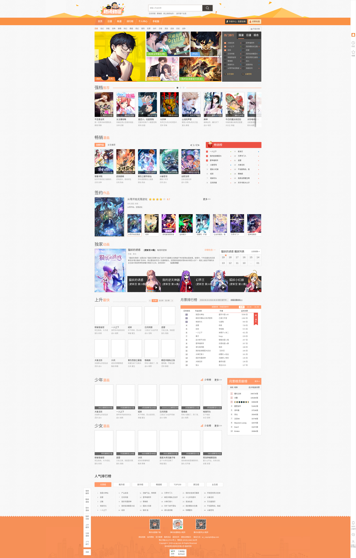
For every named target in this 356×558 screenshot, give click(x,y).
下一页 (183, 88)
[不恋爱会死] (104, 104)
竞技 (166, 29)
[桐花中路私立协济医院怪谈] (168, 348)
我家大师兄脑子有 (167, 457)
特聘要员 (189, 510)
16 (244, 257)
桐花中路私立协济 (171, 497)
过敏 (101, 502)
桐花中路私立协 (168, 360)
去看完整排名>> (237, 300)
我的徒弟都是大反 (128, 506)
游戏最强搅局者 (168, 234)
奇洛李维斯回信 (210, 457)
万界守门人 (242, 156)
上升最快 (87, 526)
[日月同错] (152, 315)
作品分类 (256, 29)
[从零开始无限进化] (110, 216)
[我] (353, 34)
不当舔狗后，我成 (213, 506)
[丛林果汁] (186, 223)
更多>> (257, 381)
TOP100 (177, 484)
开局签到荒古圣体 (213, 493)
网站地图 (142, 537)
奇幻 (137, 29)
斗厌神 (163, 119)
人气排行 (87, 543)
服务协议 (167, 537)
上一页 (177, 88)
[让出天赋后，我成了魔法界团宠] (220, 223)
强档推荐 (87, 492)
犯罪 (148, 29)
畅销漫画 (87, 500)
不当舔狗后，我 (244, 169)
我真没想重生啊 (244, 178)
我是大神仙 (104, 493)
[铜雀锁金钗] (101, 315)
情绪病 (159, 14)
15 (251, 257)
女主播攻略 (121, 119)
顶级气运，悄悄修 (149, 493)
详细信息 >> (210, 250)
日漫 (248, 35)
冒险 (143, 29)
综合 (256, 35)
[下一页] (172, 300)
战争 (184, 29)
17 (237, 257)
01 (258, 263)
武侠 (172, 29)
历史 (178, 29)
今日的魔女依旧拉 (233, 119)
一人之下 (231, 47)
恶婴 (247, 50)
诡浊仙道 (189, 502)
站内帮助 (150, 537)
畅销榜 (159, 484)
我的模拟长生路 (252, 47)
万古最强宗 (211, 502)
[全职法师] (190, 161)
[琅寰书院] (104, 161)
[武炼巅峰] (125, 161)
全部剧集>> (255, 252)
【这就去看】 (175, 263)
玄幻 (102, 29)
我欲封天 (249, 68)
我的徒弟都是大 (252, 54)
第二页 (180, 88)
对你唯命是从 (253, 119)
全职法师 (185, 176)
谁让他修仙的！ (169, 14)
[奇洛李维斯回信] (212, 442)
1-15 (241, 307)
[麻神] (213, 104)
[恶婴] (168, 315)
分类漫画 (87, 534)
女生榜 (215, 484)
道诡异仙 (249, 65)
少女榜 (207, 425)
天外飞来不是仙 (170, 506)
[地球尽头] (212, 396)
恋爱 (96, 29)
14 (258, 257)
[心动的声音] (191, 104)
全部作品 (100, 145)
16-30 (249, 307)
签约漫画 (87, 509)
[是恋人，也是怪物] (147, 104)
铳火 (247, 61)
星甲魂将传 (250, 43)
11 (237, 263)
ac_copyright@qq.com (210, 537)
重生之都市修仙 (145, 176)
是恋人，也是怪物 (146, 119)
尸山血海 (124, 493)
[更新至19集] (149, 250)
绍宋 (229, 50)
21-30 (167, 301)
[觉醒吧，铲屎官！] (203, 223)
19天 (113, 360)
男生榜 (196, 484)
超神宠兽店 (252, 234)
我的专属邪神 (126, 502)
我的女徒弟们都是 (192, 493)
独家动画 (87, 517)
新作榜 (140, 484)
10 (244, 263)
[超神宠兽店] (254, 223)
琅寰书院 (98, 176)
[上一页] (150, 300)
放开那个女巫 (181, 14)
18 (230, 257)
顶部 (87, 552)
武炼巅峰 (120, 176)
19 (223, 257)
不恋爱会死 (99, 119)
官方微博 (159, 537)
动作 (154, 29)
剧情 (119, 29)
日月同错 (152, 14)
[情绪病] (152, 348)
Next (259, 109)
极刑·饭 (145, 510)
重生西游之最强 (252, 57)
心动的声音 (187, 119)
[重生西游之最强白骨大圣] (135, 348)
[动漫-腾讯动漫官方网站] (118, 9)
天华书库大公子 (244, 183)
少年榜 (207, 380)
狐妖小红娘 (214, 169)
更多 (207, 199)
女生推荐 (111, 145)
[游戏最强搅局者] (169, 223)
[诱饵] (190, 442)
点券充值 (256, 21)
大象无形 (231, 43)
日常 (160, 29)
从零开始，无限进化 (134, 207)
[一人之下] (118, 315)
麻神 (206, 119)
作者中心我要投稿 (237, 21)
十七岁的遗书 (191, 497)
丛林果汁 (183, 234)
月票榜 (103, 484)
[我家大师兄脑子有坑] (169, 442)
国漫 (241, 35)
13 (223, 263)
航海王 (240, 152)
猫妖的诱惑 (134, 250)
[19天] (118, 348)
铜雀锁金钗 (232, 57)
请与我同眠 (168, 510)
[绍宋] (152, 223)
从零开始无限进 (233, 68)
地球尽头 (231, 65)
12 (230, 263)
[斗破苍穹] (169, 161)
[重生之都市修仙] (147, 161)
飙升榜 (122, 484)
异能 (108, 29)
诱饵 (183, 457)
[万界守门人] (237, 223)
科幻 (125, 29)
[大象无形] (101, 348)
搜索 (207, 8)
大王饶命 (230, 74)
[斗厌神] (169, 104)
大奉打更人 (168, 502)
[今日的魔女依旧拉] (235, 104)
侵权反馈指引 (186, 537)
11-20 (161, 301)
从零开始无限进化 (137, 199)
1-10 (155, 301)
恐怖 (113, 29)
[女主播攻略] (125, 104)
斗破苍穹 (248, 74)
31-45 (256, 307)
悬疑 (131, 29)
